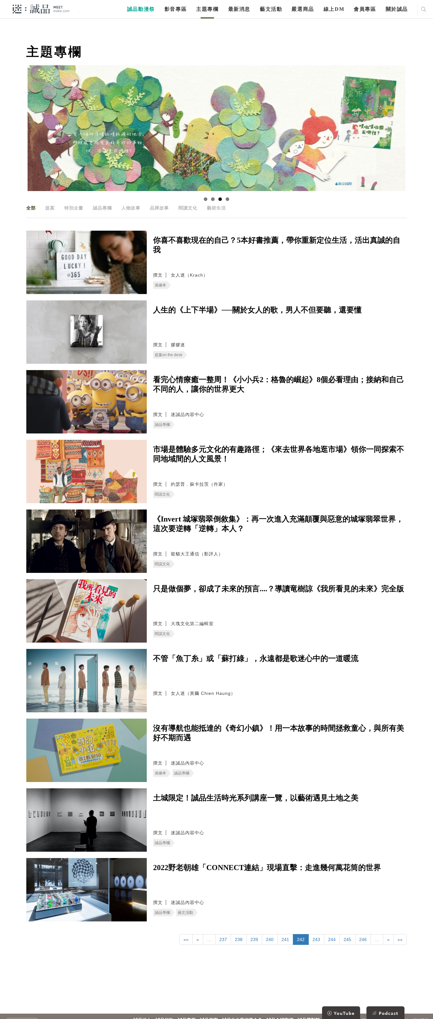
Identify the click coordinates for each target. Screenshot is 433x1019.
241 (285, 939)
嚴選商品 (303, 9)
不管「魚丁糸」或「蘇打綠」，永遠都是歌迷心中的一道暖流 (256, 658)
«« (186, 939)
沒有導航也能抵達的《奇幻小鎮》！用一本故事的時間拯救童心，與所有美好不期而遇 (278, 733)
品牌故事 (159, 207)
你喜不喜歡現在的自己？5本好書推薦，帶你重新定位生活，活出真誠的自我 (276, 245)
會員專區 (365, 9)
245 (347, 939)
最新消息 (239, 9)
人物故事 (130, 207)
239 (254, 939)
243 (316, 939)
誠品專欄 (102, 207)
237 (223, 939)
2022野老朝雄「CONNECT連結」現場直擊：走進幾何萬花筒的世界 (267, 867)
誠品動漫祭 (141, 9)
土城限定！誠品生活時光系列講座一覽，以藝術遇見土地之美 (256, 798)
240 (270, 939)
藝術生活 (216, 207)
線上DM (334, 9)
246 (363, 939)
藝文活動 (271, 9)
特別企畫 (73, 207)
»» (400, 939)
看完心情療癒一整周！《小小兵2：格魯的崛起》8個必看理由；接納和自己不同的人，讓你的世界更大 (278, 384)
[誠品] (41, 8)
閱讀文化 (187, 207)
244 (332, 939)
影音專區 (176, 9)
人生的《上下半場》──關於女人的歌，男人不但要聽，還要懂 (257, 310)
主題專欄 (207, 9)
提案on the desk (168, 355)
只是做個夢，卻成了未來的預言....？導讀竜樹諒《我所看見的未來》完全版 (278, 589)
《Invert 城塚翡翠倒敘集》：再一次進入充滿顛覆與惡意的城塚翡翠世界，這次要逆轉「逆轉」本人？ (278, 524)
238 (238, 939)
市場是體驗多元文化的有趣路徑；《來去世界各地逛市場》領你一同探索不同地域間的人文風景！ (278, 454)
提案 (50, 207)
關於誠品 (397, 9)
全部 (31, 207)
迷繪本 (160, 285)
